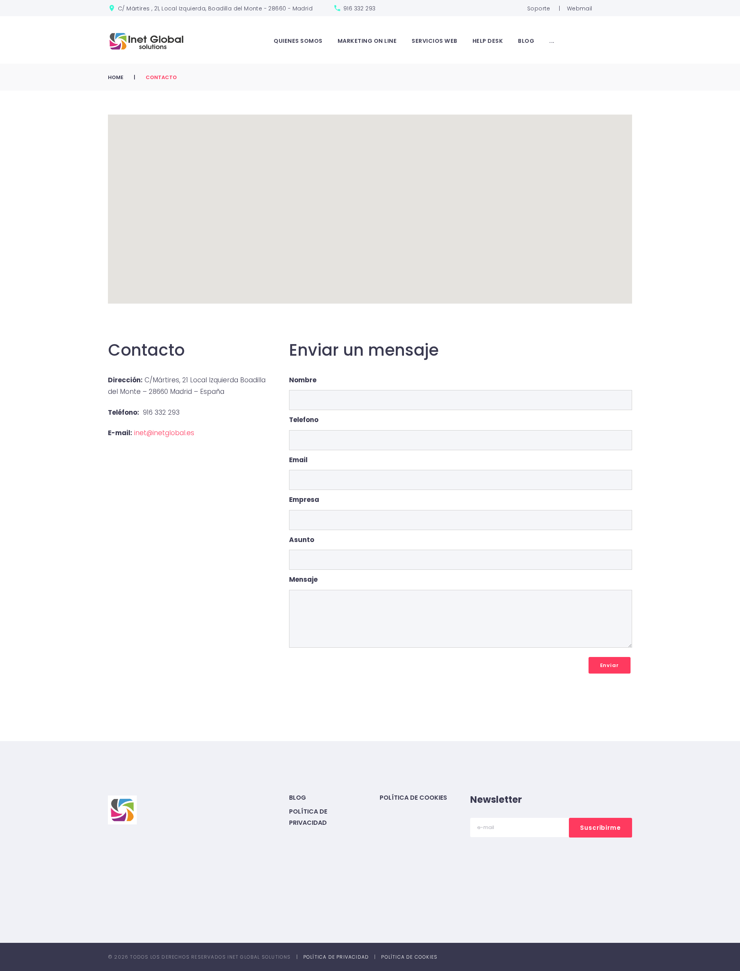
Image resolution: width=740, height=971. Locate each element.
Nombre (302, 380)
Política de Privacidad (336, 957)
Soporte (538, 8)
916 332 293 (359, 8)
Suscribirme (600, 828)
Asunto (301, 539)
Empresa (304, 499)
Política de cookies (413, 797)
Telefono (303, 419)
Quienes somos (298, 41)
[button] (370, 199)
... (552, 41)
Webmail (579, 8)
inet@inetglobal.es (164, 432)
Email (298, 459)
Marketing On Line (367, 41)
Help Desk (488, 41)
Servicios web (434, 41)
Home (115, 77)
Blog (526, 41)
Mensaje (303, 579)
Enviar (609, 665)
